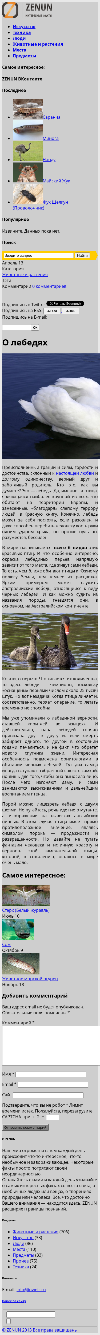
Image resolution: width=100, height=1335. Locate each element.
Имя (8, 1074)
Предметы (24, 56)
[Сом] (18, 939)
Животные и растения (38, 44)
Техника (22, 32)
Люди (19, 38)
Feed (53, 311)
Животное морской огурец (30, 979)
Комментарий (18, 1023)
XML (72, 311)
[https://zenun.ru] (27, 16)
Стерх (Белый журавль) (26, 910)
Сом (6, 944)
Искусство (24, 26)
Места (19, 50)
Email (9, 1084)
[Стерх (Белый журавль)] (26, 904)
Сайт (7, 1095)
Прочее (21, 1261)
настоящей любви (75, 473)
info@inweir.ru (31, 1290)
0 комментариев (49, 286)
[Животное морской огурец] (20, 973)
